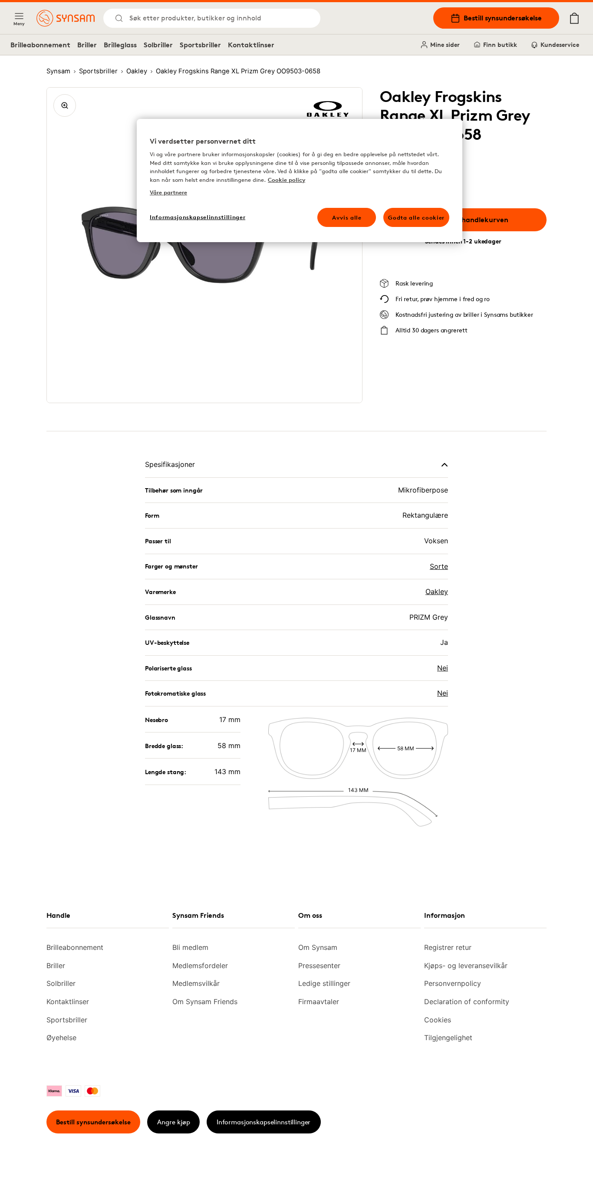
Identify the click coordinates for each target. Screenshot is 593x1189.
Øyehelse (61, 1037)
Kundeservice (559, 44)
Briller (87, 44)
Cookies (437, 1019)
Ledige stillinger (324, 983)
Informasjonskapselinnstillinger (263, 1122)
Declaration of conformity (466, 1001)
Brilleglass (120, 44)
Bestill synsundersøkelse (503, 17)
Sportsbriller (200, 44)
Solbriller (158, 44)
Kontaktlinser (251, 44)
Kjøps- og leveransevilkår (465, 965)
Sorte (439, 566)
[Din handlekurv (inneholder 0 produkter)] (574, 18)
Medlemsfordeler (200, 965)
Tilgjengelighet (448, 1037)
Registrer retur (447, 947)
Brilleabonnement (40, 44)
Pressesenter (319, 965)
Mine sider (445, 44)
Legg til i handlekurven (469, 219)
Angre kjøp (173, 1122)
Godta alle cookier (416, 217)
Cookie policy (286, 179)
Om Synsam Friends (204, 1001)
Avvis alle (347, 217)
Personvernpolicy (452, 983)
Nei (442, 667)
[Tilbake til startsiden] (65, 18)
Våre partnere (168, 192)
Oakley (436, 591)
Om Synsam (317, 947)
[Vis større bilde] (64, 105)
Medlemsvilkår (196, 983)
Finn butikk (500, 44)
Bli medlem (190, 947)
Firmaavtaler (318, 1001)
